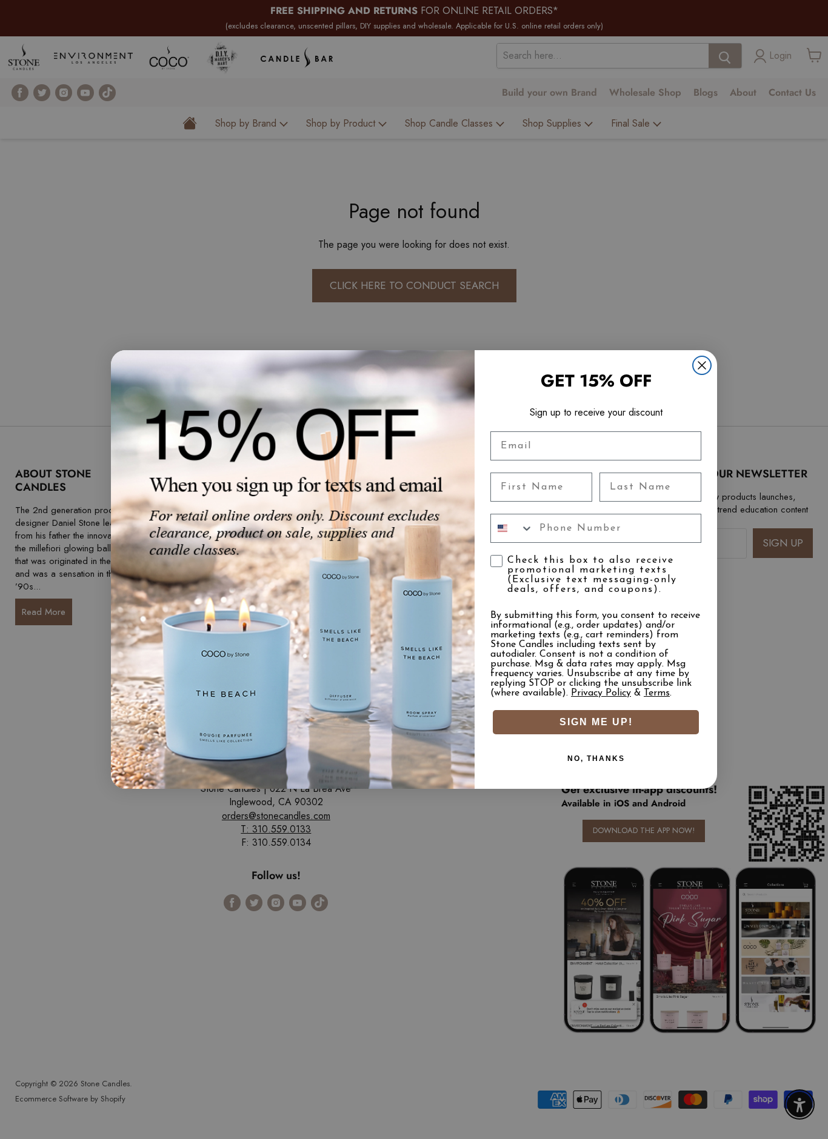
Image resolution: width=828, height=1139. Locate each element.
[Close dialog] (702, 365)
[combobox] (512, 528)
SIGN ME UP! (596, 722)
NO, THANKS (596, 758)
